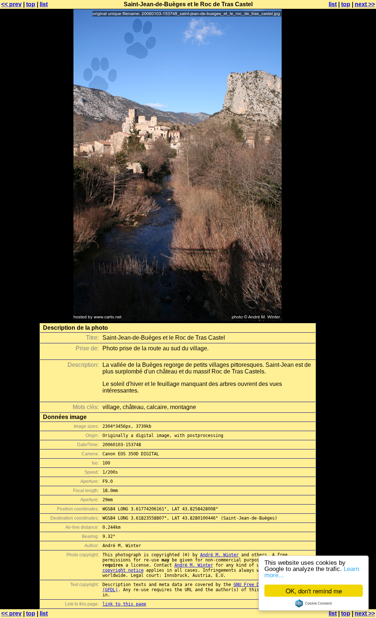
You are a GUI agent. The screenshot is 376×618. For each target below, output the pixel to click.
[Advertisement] (346, 182)
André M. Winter (219, 554)
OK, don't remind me (314, 590)
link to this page (124, 604)
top (30, 4)
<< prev (11, 4)
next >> (365, 4)
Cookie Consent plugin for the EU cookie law (313, 603)
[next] (177, 319)
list (44, 4)
